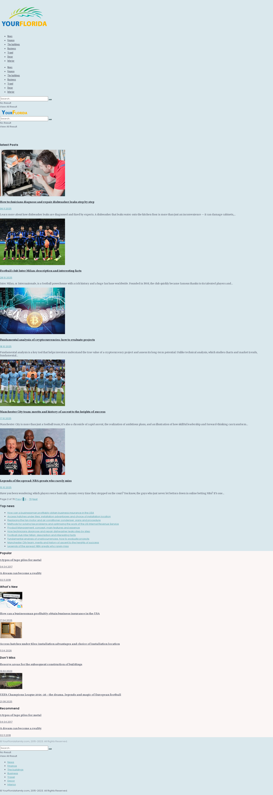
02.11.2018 (5, 580)
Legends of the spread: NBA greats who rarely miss (36, 481)
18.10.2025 (6, 346)
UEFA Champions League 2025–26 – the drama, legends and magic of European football (60, 695)
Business (11, 48)
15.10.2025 (6, 487)
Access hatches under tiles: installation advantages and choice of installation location (59, 516)
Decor (10, 56)
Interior (10, 60)
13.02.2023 (6, 671)
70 (30, 499)
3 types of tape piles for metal (20, 560)
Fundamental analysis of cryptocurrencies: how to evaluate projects (47, 340)
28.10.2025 (6, 277)
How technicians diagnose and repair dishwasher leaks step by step (47, 202)
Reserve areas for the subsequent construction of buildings (41, 664)
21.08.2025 (6, 701)
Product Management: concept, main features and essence (43, 527)
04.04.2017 (6, 566)
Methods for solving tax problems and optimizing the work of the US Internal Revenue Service (63, 524)
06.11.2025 (6, 208)
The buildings (13, 44)
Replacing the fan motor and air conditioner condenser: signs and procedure (54, 520)
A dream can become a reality (21, 573)
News (9, 36)
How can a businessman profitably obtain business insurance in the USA (50, 512)
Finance (10, 40)
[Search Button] (50, 99)
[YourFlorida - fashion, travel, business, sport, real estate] (24, 26)
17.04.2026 (6, 620)
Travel (10, 52)
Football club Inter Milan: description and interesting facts (41, 271)
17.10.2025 (5, 418)
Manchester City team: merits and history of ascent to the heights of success (52, 412)
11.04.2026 (6, 650)
